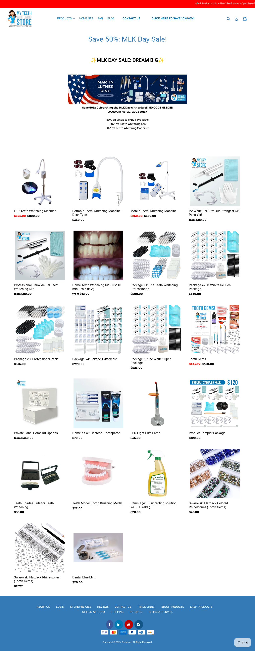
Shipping (117, 612)
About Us (43, 606)
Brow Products (172, 606)
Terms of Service (160, 612)
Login (60, 606)
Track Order (146, 606)
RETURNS (136, 612)
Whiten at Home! (93, 612)
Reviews (103, 606)
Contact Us (123, 606)
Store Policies (80, 606)
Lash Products (201, 606)
